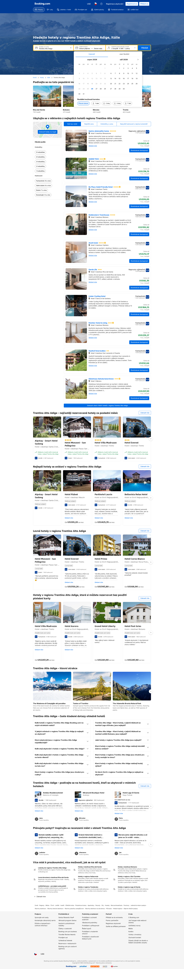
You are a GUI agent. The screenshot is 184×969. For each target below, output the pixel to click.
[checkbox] (105, 68)
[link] (47, 152)
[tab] (91, 54)
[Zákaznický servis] (101, 3)
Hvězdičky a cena (107, 124)
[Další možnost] (151, 99)
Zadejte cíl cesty (44, 47)
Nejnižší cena (89, 124)
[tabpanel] (107, 82)
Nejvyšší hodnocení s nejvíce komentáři (133, 124)
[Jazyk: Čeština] (95, 3)
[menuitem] (39, 9)
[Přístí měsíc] (137, 59)
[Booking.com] (42, 4)
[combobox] (53, 49)
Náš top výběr (72, 124)
